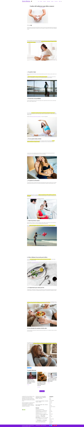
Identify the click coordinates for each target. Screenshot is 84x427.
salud (39, 421)
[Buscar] (61, 1)
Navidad (47, 417)
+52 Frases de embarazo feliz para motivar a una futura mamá (52, 380)
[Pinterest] (30, 25)
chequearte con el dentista (33, 198)
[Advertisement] (42, 35)
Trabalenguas (44, 397)
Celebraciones (41, 411)
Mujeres (50, 415)
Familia (50, 407)
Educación (40, 413)
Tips (41, 421)
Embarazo (41, 7)
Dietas (50, 404)
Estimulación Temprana (52, 406)
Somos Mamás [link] (44, 425)
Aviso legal (23, 425)
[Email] (31, 25)
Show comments (42, 391)
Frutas (37, 414)
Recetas (39, 420)
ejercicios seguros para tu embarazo (36, 116)
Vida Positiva (50, 422)
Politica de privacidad (31, 425)
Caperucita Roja (38, 397)
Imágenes (41, 414)
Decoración (50, 401)
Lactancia (40, 401)
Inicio (38, 1)
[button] (53, 1)
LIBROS (60, 1)
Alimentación (38, 409)
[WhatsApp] (29, 25)
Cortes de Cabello (40, 404)
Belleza (39, 405)
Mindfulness (44, 417)
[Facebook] (27, 25)
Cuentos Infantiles (51, 400)
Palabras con (41, 418)
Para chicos (50, 416)
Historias (39, 414)
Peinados (36, 420)
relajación (42, 420)
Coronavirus (45, 411)
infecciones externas (46, 225)
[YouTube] (56, 425)
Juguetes (47, 414)
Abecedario (37, 398)
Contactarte (26, 425)
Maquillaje (43, 416)
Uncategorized (51, 421)
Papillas (44, 418)
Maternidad (43, 7)
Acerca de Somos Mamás (25, 426)
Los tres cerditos (44, 396)
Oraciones (37, 418)
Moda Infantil (40, 398)
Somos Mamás (30, 396)
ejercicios (43, 413)
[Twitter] (28, 25)
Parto (46, 418)
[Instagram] (54, 425)
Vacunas (43, 421)
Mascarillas (38, 417)
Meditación (41, 417)
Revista (29, 426)
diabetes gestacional (47, 302)
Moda (43, 404)
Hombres (50, 410)
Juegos (44, 414)
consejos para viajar (32, 79)
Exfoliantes (45, 413)
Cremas (37, 413)
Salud (50, 417)
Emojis (41, 397)
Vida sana (50, 423)
